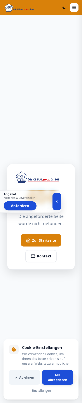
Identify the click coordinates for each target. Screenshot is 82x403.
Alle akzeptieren (57, 377)
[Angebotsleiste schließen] (56, 201)
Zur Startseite (44, 240)
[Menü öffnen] (74, 7)
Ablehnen (26, 377)
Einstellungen (41, 391)
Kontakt (44, 256)
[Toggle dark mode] (64, 7)
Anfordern (20, 205)
